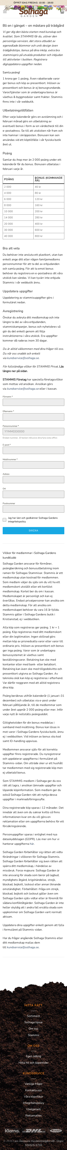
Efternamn (8, 411)
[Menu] (5, 11)
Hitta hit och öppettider (34, 1063)
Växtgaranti (33, 1109)
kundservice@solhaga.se (23, 358)
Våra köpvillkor (33, 1097)
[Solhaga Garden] (33, 11)
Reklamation (33, 1116)
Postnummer (9, 503)
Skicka (33, 530)
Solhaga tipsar (33, 1022)
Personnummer (11, 426)
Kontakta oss (33, 1090)
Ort (4, 488)
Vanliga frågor (34, 1084)
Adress (6, 474)
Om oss (33, 1029)
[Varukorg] (62, 12)
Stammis (33, 1035)
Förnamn (8, 396)
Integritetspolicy (33, 1103)
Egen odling (33, 1056)
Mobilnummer (10, 459)
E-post (7, 444)
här (32, 844)
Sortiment (33, 1016)
